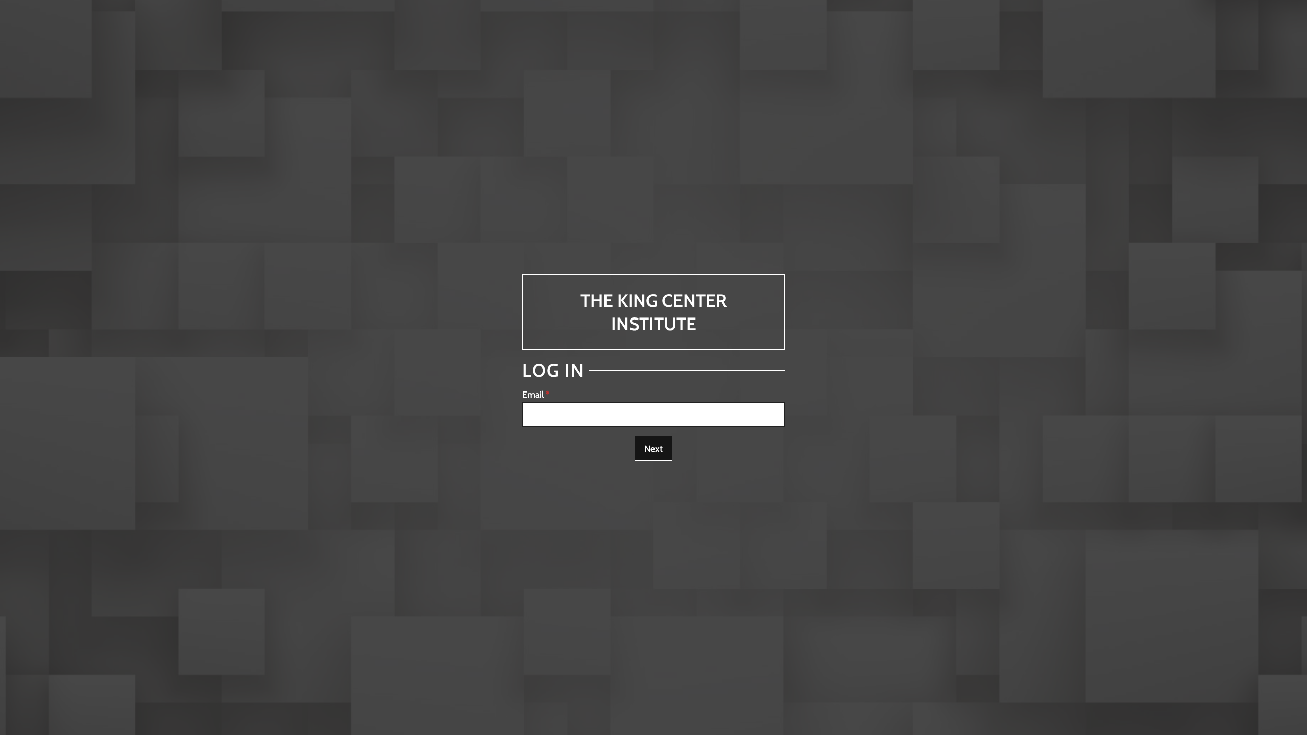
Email (533, 394)
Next (653, 448)
